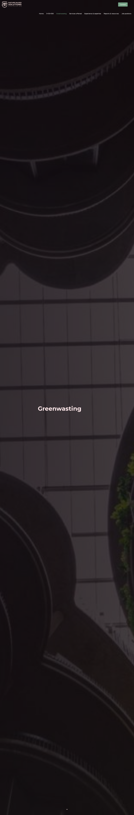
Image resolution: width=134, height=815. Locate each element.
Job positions (126, 14)
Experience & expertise (92, 14)
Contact (123, 4)
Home (41, 14)
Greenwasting (61, 14)
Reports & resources (111, 14)
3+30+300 (50, 14)
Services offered (75, 14)
